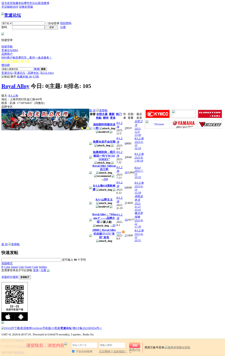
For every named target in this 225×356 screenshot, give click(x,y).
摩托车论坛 (31, 3)
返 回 (92, 110)
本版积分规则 (9, 276)
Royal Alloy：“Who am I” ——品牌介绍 (104, 218)
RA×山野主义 (104, 199)
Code (35, 266)
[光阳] (85, 128)
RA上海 (13, 95)
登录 (36, 270)
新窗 (93, 114)
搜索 (37, 68)
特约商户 (26, 57)
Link (21, 266)
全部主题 (102, 114)
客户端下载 (15, 61)
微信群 (5, 64)
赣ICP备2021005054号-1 (87, 328)
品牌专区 (33, 72)
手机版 (47, 328)
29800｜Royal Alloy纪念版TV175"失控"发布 (104, 233)
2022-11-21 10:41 (137, 206)
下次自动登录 (83, 351)
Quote (28, 266)
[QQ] (4, 328)
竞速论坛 (9, 50)
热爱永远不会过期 (104, 141)
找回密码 (65, 23)
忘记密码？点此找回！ (113, 351)
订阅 (36, 76)
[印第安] (82, 128)
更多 (113, 117)
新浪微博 (43, 3)
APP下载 (14, 328)
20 (126, 219)
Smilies (43, 266)
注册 (63, 27)
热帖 (99, 117)
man (118, 232)
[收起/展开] (8, 77)
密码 (4, 27)
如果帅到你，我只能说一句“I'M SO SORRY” (104, 156)
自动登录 (53, 23)
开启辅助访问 (9, 6)
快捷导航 (7, 46)
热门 (119, 114)
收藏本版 (24, 76)
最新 (112, 114)
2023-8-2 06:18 (138, 159)
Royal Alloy (47, 72)
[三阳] (87, 128)
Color (7, 266)
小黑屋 (56, 328)
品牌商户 (7, 53)
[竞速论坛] (11, 15)
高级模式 (7, 263)
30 (126, 172)
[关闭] (221, 343)
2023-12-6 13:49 (137, 131)
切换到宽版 (26, 6)
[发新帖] (102, 110)
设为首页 (7, 3)
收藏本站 (18, 3)
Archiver (37, 328)
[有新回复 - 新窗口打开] (90, 128)
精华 (106, 117)
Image (14, 266)
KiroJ (137, 167)
